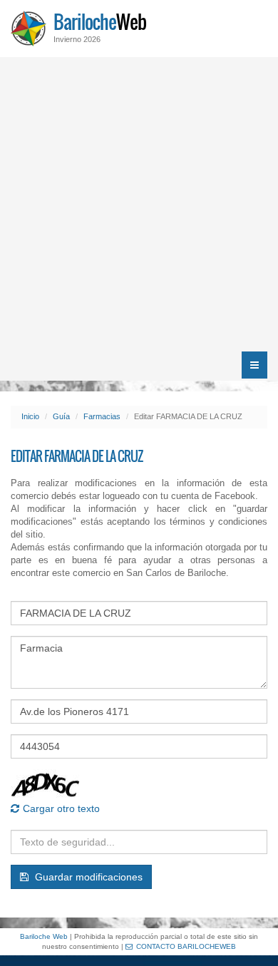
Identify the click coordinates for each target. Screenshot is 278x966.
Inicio (30, 416)
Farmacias (101, 416)
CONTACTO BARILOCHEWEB (186, 946)
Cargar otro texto (61, 808)
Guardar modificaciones (87, 877)
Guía (61, 416)
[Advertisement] (139, 203)
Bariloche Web (44, 936)
